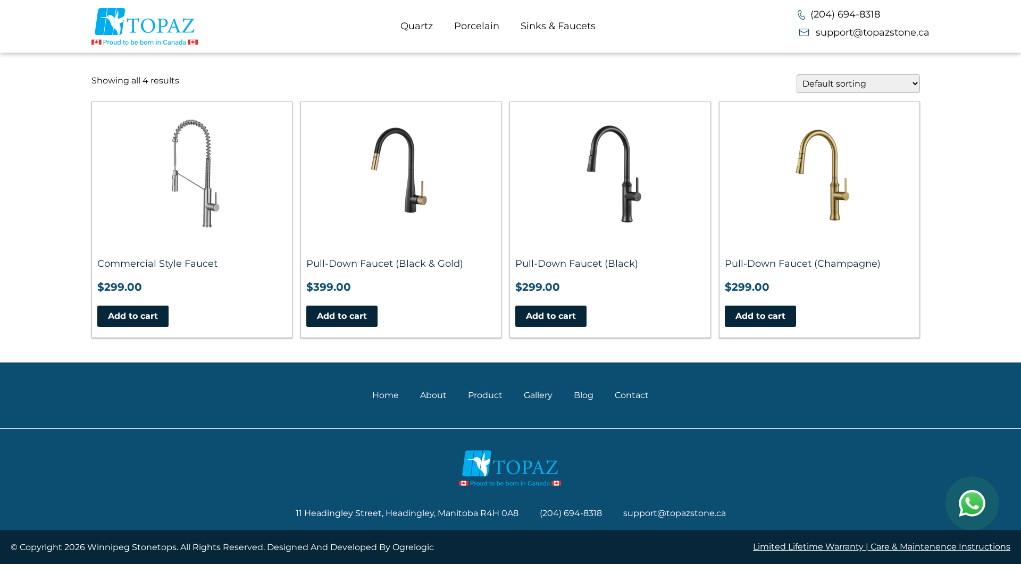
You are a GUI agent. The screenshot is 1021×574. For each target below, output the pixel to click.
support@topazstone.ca (873, 32)
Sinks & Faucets (558, 26)
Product (485, 395)
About (433, 395)
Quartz (416, 26)
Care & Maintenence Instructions (940, 547)
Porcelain (476, 26)
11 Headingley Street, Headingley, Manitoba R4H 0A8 (407, 513)
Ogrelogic (413, 547)
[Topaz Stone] (144, 26)
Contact (632, 395)
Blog (583, 395)
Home (385, 395)
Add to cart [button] (133, 316)
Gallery (538, 395)
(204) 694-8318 (845, 14)
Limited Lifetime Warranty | (812, 547)
